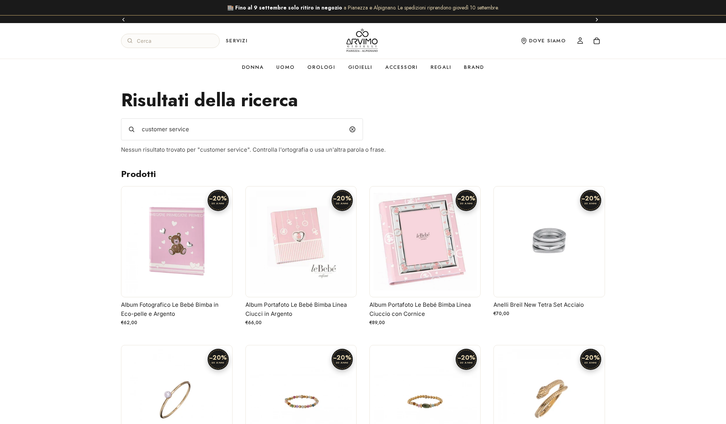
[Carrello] (596, 41)
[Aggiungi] (220, 285)
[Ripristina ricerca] (352, 129)
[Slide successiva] (596, 19)
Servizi (237, 40)
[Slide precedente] (123, 19)
